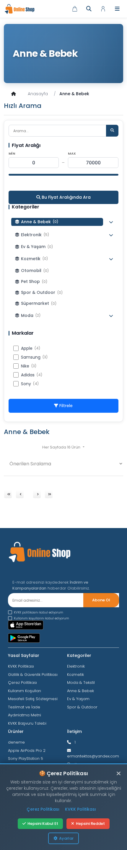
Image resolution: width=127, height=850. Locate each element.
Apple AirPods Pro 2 (26, 750)
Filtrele (65, 406)
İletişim (74, 731)
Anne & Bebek (80, 691)
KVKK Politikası (21, 666)
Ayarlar (66, 838)
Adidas (32, 375)
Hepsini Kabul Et (42, 823)
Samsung (34, 357)
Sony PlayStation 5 (25, 758)
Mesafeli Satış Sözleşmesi (33, 699)
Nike (29, 366)
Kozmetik (75, 674)
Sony (30, 384)
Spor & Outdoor (82, 707)
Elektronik (76, 666)
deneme (16, 742)
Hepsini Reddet (90, 823)
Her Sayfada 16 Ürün (61, 447)
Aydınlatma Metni (24, 715)
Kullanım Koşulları (24, 691)
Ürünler (16, 731)
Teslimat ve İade (24, 707)
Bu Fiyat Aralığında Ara (65, 197)
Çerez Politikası (22, 682)
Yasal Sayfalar (23, 655)
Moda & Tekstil (81, 682)
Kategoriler (79, 655)
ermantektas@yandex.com (93, 756)
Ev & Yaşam (78, 699)
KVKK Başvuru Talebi (27, 723)
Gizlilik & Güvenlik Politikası (33, 674)
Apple (30, 348)
